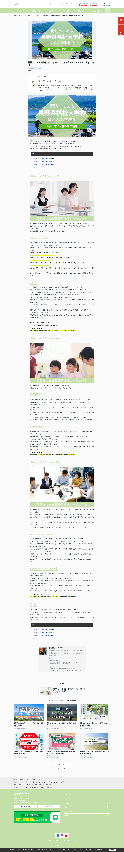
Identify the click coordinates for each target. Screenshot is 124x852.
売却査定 (96, 11)
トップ (21, 11)
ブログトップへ (62, 768)
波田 (27, 782)
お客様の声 (67, 803)
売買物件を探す (36, 11)
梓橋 (51, 787)
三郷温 (58, 782)
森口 (27, 787)
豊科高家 (63, 782)
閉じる (112, 849)
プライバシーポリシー (61, 840)
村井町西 (35, 782)
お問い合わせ (81, 11)
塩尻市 (38, 779)
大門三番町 (52, 782)
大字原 (46, 782)
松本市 (27, 779)
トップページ (67, 794)
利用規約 (51, 840)
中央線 (51, 784)
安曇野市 (32, 779)
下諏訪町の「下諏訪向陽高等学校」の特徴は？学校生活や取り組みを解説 (52, 330)
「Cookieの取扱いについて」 (90, 849)
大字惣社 (41, 782)
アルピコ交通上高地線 (32, 784)
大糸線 (41, 784)
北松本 (31, 787)
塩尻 (42, 787)
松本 (35, 787)
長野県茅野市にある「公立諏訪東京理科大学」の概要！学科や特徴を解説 (52, 454)
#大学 (29, 70)
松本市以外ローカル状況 (35, 68)
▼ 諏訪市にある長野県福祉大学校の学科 (43, 161)
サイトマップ (72, 840)
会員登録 (51, 11)
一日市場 (46, 787)
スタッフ (66, 799)
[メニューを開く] (107, 11)
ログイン (104, 5)
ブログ (65, 807)
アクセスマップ (68, 811)
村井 (38, 787)
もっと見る (62, 764)
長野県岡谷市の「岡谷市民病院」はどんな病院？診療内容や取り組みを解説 (53, 596)
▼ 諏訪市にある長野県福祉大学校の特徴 (43, 164)
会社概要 (66, 11)
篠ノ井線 (45, 784)
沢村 (30, 782)
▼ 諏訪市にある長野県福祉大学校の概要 (43, 158)
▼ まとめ (34, 167)
